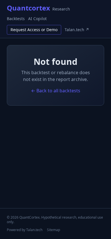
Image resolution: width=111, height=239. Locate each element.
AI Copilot (37, 18)
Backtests (16, 18)
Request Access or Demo (34, 29)
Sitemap (53, 230)
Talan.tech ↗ (77, 29)
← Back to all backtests (55, 91)
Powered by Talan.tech (24, 230)
